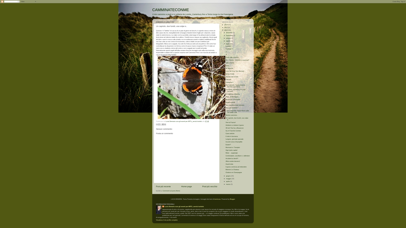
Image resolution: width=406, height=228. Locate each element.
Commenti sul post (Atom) (171, 191)
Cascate (228, 79)
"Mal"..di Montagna (232, 97)
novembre (229, 35)
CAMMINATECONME (170, 10)
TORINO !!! (229, 49)
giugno (228, 176)
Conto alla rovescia (232, 57)
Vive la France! (231, 122)
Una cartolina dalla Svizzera (235, 105)
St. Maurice (229, 68)
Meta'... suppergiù (232, 153)
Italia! (227, 65)
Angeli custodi (230, 102)
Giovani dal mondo (232, 77)
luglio (228, 44)
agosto (228, 41)
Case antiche (230, 133)
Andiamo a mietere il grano (235, 125)
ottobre (228, 38)
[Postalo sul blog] (159, 124)
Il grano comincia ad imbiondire (236, 167)
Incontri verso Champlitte (234, 142)
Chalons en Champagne (234, 172)
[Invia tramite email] (157, 124)
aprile (228, 181)
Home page (186, 186)
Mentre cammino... (232, 115)
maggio (228, 178)
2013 (226, 27)
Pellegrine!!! (230, 82)
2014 (226, 25)
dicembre (229, 32)
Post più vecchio (209, 186)
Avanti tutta (229, 164)
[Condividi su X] (161, 124)
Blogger (232, 199)
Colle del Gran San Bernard (235, 71)
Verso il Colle (230, 74)
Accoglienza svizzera (233, 94)
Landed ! (229, 46)
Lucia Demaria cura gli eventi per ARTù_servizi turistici (184, 206)
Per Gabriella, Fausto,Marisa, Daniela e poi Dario (235, 86)
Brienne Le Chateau (232, 169)
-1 (226, 52)
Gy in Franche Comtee (233, 131)
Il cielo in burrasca (232, 136)
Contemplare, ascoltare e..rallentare (238, 156)
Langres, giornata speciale (234, 139)
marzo (228, 184)
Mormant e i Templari (233, 147)
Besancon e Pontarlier (233, 99)
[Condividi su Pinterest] (165, 124)
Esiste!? (228, 144)
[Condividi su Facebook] (163, 124)
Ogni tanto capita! (231, 150)
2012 (226, 30)
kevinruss (217, 199)
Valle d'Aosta (230, 63)
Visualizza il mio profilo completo (167, 220)
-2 (226, 54)
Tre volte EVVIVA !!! (232, 108)
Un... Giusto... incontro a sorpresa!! (237, 60)
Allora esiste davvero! (233, 161)
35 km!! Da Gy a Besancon (235, 128)
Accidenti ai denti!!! (232, 158)
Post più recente (163, 186)
